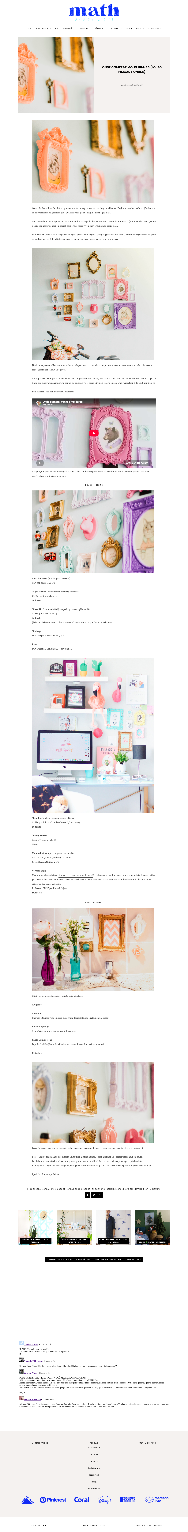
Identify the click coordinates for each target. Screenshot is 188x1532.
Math (131, 85)
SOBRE (139, 28)
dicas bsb (128, 1189)
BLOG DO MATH (90, 1525)
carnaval (94, 1461)
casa (46, 1189)
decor (87, 1189)
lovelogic (157, 1525)
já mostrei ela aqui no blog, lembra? (75, 875)
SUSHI (129, 28)
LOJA (28, 28)
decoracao (98, 1189)
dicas (118, 1189)
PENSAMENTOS (115, 28)
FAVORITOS (154, 28)
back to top (38, 1525)
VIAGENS (84, 28)
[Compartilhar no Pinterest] (100, 1195)
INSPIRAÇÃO (67, 28)
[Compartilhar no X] (94, 1195)
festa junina (94, 1468)
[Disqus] (94, 1302)
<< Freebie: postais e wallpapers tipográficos (69, 1259)
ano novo (94, 1454)
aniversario (94, 1447)
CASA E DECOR (42, 28)
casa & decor (58, 1189)
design (110, 1189)
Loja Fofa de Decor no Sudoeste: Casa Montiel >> (118, 1259)
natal (94, 1481)
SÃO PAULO (100, 28)
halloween (94, 1475)
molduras (155, 1189)
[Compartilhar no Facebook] (87, 1195)
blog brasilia (34, 1189)
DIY (56, 28)
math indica (141, 1189)
